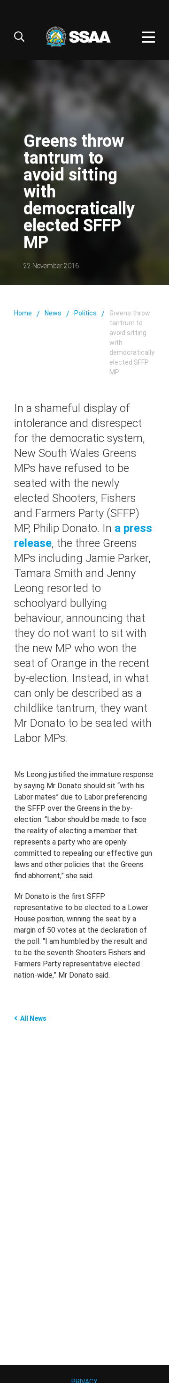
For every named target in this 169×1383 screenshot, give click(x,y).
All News (33, 1018)
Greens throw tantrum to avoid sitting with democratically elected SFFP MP (131, 342)
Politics (85, 313)
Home (23, 313)
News (53, 313)
